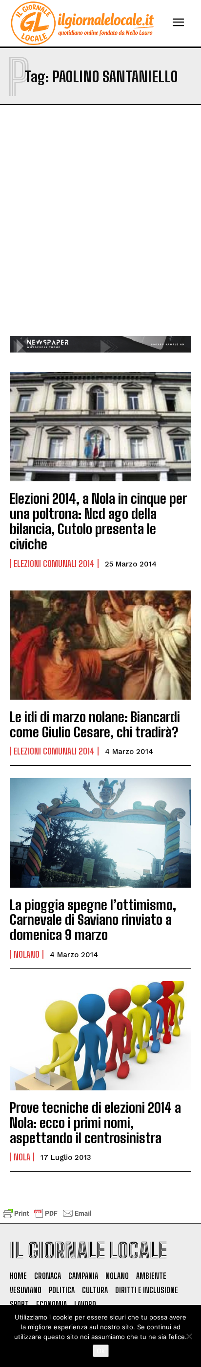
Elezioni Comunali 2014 (54, 563)
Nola (22, 1157)
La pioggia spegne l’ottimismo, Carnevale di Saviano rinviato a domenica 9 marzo (93, 919)
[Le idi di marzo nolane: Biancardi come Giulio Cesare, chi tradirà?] (100, 645)
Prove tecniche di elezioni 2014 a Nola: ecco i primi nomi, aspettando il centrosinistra (95, 1122)
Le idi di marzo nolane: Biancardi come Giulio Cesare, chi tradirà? (95, 724)
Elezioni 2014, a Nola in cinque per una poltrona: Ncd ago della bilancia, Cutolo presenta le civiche (98, 521)
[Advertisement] (100, 230)
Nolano (27, 954)
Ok (101, 1351)
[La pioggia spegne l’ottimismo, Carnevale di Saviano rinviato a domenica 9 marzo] (100, 832)
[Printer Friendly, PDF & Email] (47, 1218)
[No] (189, 1336)
